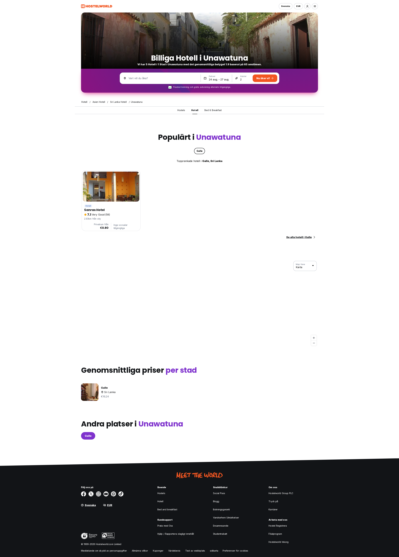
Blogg (216, 501)
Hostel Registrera (278, 525)
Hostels (161, 493)
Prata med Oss (165, 525)
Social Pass (219, 493)
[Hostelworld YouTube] (105, 493)
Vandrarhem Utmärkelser (226, 517)
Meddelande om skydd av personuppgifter (104, 550)
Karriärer (273, 509)
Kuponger (158, 550)
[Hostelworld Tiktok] (120, 493)
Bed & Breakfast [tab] (213, 110)
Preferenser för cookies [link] (235, 550)
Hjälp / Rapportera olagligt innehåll (175, 533)
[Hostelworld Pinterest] (113, 493)
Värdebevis (174, 550)
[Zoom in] (313, 337)
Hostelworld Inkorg (278, 542)
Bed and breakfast (167, 509)
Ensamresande (220, 525)
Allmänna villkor (140, 550)
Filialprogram (275, 533)
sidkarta (214, 550)
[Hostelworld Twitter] (91, 493)
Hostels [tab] (181, 110)
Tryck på (273, 501)
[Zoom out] (313, 343)
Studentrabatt (220, 533)
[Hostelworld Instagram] (98, 493)
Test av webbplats (195, 550)
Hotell (88, 206)
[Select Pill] (307, 6)
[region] (199, 303)
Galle (88, 435)
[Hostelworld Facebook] (83, 493)
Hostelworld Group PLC (281, 493)
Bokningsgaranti (221, 509)
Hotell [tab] (194, 110)
